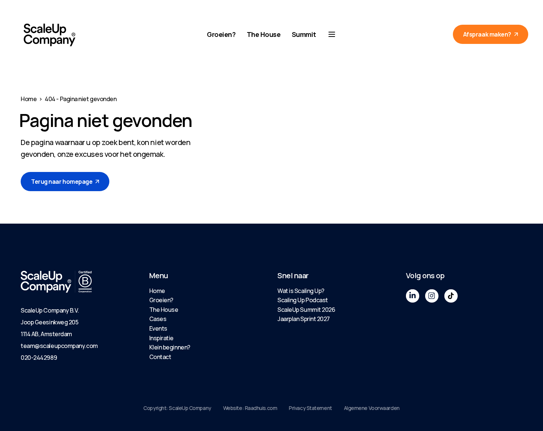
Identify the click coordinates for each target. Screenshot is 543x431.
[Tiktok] (451, 296)
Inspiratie (161, 338)
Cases (158, 319)
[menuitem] (207, 291)
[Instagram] (431, 296)
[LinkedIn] (412, 296)
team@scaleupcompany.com (59, 346)
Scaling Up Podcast (302, 300)
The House (264, 34)
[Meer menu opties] (331, 34)
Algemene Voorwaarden (372, 407)
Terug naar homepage (61, 181)
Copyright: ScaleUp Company (177, 407)
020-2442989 (39, 358)
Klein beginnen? (169, 347)
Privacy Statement (310, 407)
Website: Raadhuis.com (250, 407)
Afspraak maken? (487, 34)
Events (158, 328)
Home (29, 99)
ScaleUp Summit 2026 (306, 310)
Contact (160, 357)
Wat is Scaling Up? (300, 291)
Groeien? (221, 34)
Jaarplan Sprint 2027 (303, 319)
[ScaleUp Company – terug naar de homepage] (49, 35)
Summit (304, 34)
